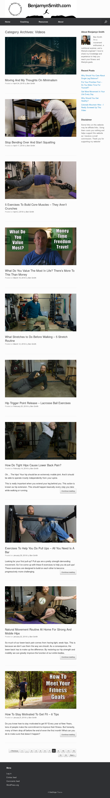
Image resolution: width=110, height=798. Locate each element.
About (60, 21)
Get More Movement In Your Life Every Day (93, 93)
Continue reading (68, 491)
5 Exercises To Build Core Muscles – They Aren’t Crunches (36, 206)
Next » (72, 755)
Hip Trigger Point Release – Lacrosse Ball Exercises (38, 403)
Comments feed (13, 781)
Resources (43, 21)
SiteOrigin (53, 792)
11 (68, 751)
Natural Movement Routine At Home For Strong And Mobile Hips (38, 631)
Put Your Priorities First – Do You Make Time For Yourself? (91, 85)
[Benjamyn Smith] (41, 9)
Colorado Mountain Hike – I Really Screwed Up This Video (92, 107)
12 (74, 751)
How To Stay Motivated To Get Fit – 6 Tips (32, 714)
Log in (8, 773)
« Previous (14, 751)
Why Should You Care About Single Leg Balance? (93, 77)
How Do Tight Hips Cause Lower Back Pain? (33, 465)
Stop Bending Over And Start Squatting (30, 142)
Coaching (24, 21)
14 (66, 755)
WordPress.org (12, 785)
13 (60, 755)
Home (7, 21)
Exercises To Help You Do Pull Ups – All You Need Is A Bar (39, 550)
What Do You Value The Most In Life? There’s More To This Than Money (39, 272)
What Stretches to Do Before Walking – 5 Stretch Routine (36, 339)
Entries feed (11, 777)
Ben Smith (31, 83)
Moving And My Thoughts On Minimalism (31, 80)
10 (63, 751)
